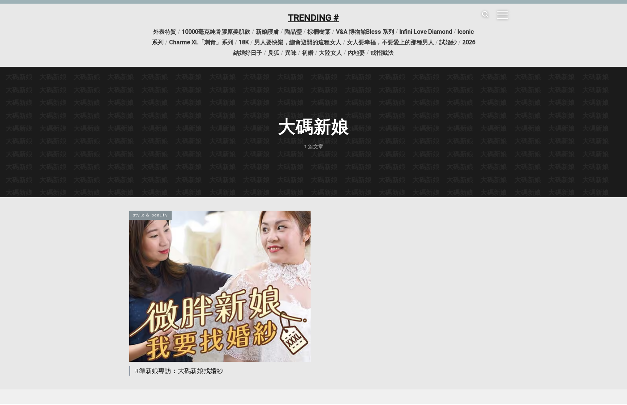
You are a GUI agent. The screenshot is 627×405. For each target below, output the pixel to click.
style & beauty (150, 215)
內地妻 (356, 52)
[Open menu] (502, 15)
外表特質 (164, 31)
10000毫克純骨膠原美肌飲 (216, 31)
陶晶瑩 (293, 31)
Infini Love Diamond (425, 31)
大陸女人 (330, 52)
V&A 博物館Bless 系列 (365, 31)
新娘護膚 (267, 31)
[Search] (485, 15)
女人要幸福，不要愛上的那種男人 (390, 42)
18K (244, 42)
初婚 (308, 52)
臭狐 (273, 52)
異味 (290, 52)
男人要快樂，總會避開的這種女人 (297, 42)
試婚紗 (448, 42)
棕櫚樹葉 (319, 31)
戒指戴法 (382, 52)
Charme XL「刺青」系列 (201, 42)
